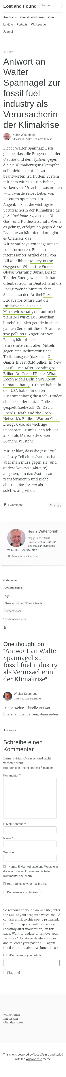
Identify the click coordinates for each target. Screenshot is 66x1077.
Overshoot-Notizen (32, 17)
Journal (8, 31)
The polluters (14, 334)
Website (8, 852)
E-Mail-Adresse (14, 824)
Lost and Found (20, 6)
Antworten (11, 730)
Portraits (22, 24)
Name (8, 838)
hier (34, 550)
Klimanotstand (13, 611)
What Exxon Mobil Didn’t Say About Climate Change (30, 379)
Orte (51, 17)
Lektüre (8, 24)
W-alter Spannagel (26, 693)
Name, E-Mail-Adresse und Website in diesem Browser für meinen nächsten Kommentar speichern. (30, 871)
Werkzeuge (38, 24)
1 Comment (14, 504)
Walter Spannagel (30, 148)
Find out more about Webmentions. (30, 948)
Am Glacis (10, 17)
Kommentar (12, 775)
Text (10, 52)
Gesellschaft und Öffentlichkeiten (24, 603)
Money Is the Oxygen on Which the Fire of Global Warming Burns (28, 266)
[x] (5, 627)
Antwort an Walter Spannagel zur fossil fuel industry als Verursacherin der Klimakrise (31, 93)
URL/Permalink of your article (22, 955)
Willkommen (11, 1014)
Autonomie (34, 1059)
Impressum (10, 1018)
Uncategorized (13, 587)
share (57, 505)
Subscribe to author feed (24, 556)
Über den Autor (13, 1022)
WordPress (41, 1054)
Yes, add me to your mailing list (26, 883)
